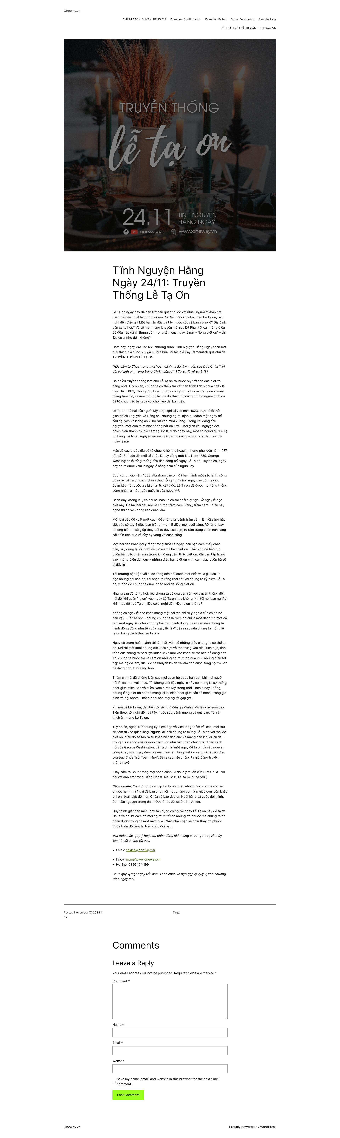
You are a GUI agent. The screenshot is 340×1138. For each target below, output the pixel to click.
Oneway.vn (72, 11)
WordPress (268, 1127)
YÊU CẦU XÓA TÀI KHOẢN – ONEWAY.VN (248, 28)
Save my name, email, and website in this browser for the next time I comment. (168, 1081)
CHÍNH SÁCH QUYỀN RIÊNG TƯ (144, 19)
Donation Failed (215, 19)
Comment (121, 981)
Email (117, 1043)
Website (118, 1061)
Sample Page (267, 19)
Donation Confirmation (185, 19)
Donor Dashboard (242, 19)
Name (118, 1024)
